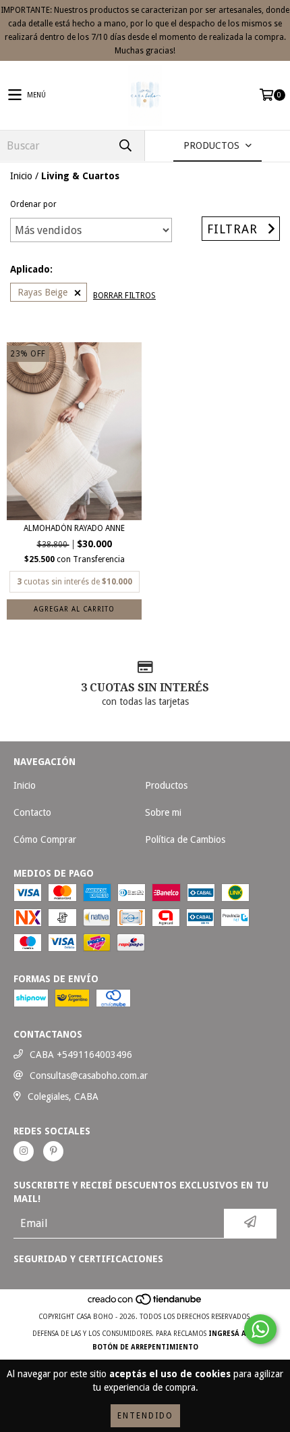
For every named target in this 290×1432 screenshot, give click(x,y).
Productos (166, 785)
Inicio (21, 175)
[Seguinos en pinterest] (53, 1151)
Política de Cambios (185, 839)
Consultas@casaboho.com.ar (89, 1075)
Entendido (145, 1416)
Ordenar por (33, 204)
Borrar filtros (124, 295)
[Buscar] (124, 146)
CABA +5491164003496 (81, 1054)
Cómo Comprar (44, 839)
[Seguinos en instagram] (23, 1151)
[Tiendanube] (145, 1303)
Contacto (32, 812)
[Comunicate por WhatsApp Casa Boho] (260, 1329)
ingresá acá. (233, 1333)
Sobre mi (163, 812)
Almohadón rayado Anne (74, 528)
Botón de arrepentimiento (145, 1347)
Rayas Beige (42, 292)
